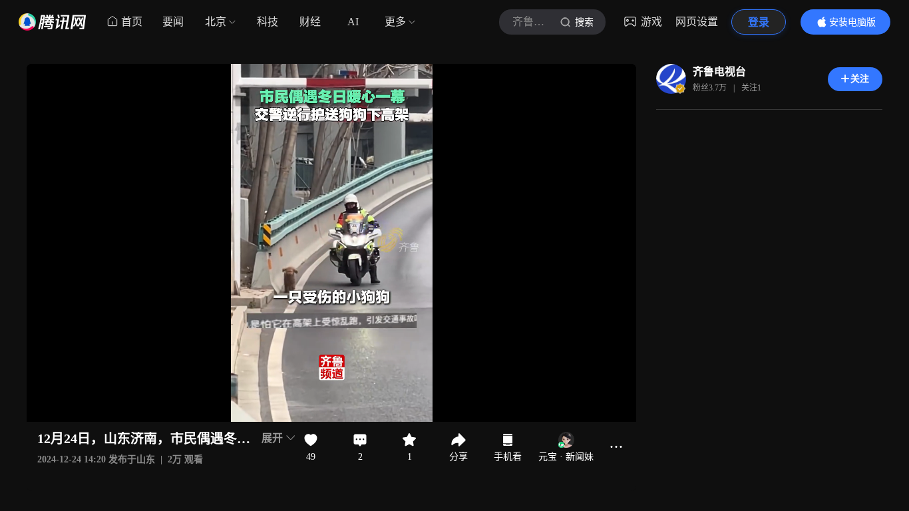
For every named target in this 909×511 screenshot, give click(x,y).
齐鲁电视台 (719, 71)
